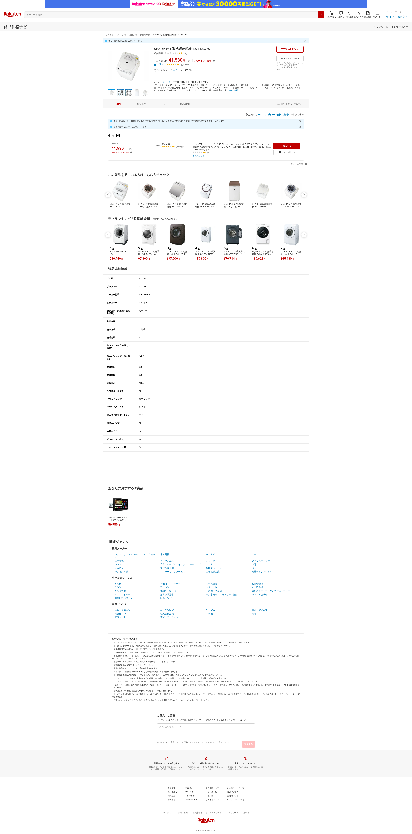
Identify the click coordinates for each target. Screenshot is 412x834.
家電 (124, 35)
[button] (341, 14)
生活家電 (133, 35)
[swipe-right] (304, 194)
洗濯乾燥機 (145, 35)
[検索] (321, 14)
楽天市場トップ (112, 35)
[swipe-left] (108, 194)
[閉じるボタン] (306, 40)
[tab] (119, 104)
